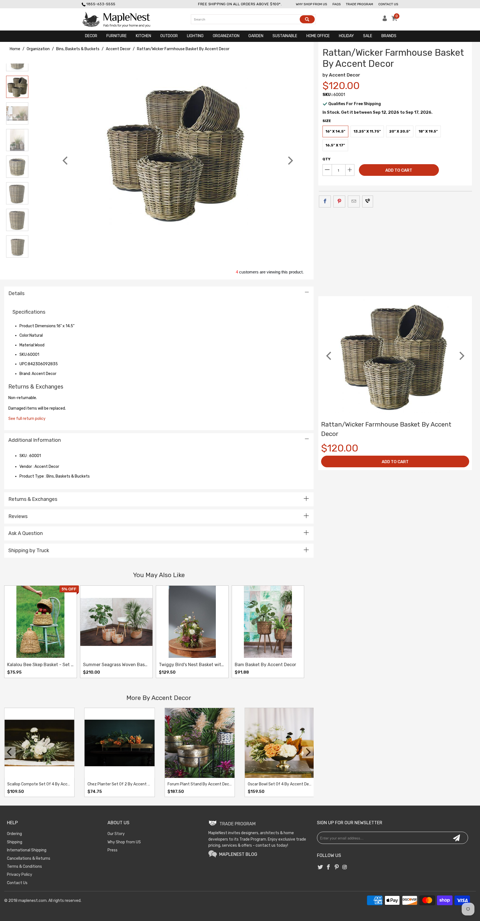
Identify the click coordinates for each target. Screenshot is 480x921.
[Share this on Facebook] (325, 201)
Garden (255, 36)
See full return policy (27, 418)
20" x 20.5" (399, 131)
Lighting (195, 36)
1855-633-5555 (101, 4)
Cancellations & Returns (28, 858)
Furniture (116, 36)
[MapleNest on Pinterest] (336, 867)
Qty (326, 159)
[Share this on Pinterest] (339, 201)
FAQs (336, 4)
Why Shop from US (124, 842)
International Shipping (26, 850)
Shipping (14, 842)
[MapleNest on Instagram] (344, 867)
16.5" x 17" (335, 145)
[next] (290, 160)
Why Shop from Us (311, 4)
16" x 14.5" (335, 131)
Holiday (346, 36)
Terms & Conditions (24, 866)
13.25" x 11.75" (367, 131)
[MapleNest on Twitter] (320, 867)
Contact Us (388, 4)
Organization (226, 36)
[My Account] (384, 19)
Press (113, 850)
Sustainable (284, 36)
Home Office (318, 36)
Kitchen (143, 36)
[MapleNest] (121, 19)
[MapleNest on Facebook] (328, 867)
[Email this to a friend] (354, 201)
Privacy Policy (19, 874)
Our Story (116, 833)
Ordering (14, 833)
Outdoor (169, 36)
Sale (367, 36)
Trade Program (359, 4)
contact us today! (272, 845)
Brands (388, 36)
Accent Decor (344, 75)
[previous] (66, 160)
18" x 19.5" (428, 131)
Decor (91, 36)
